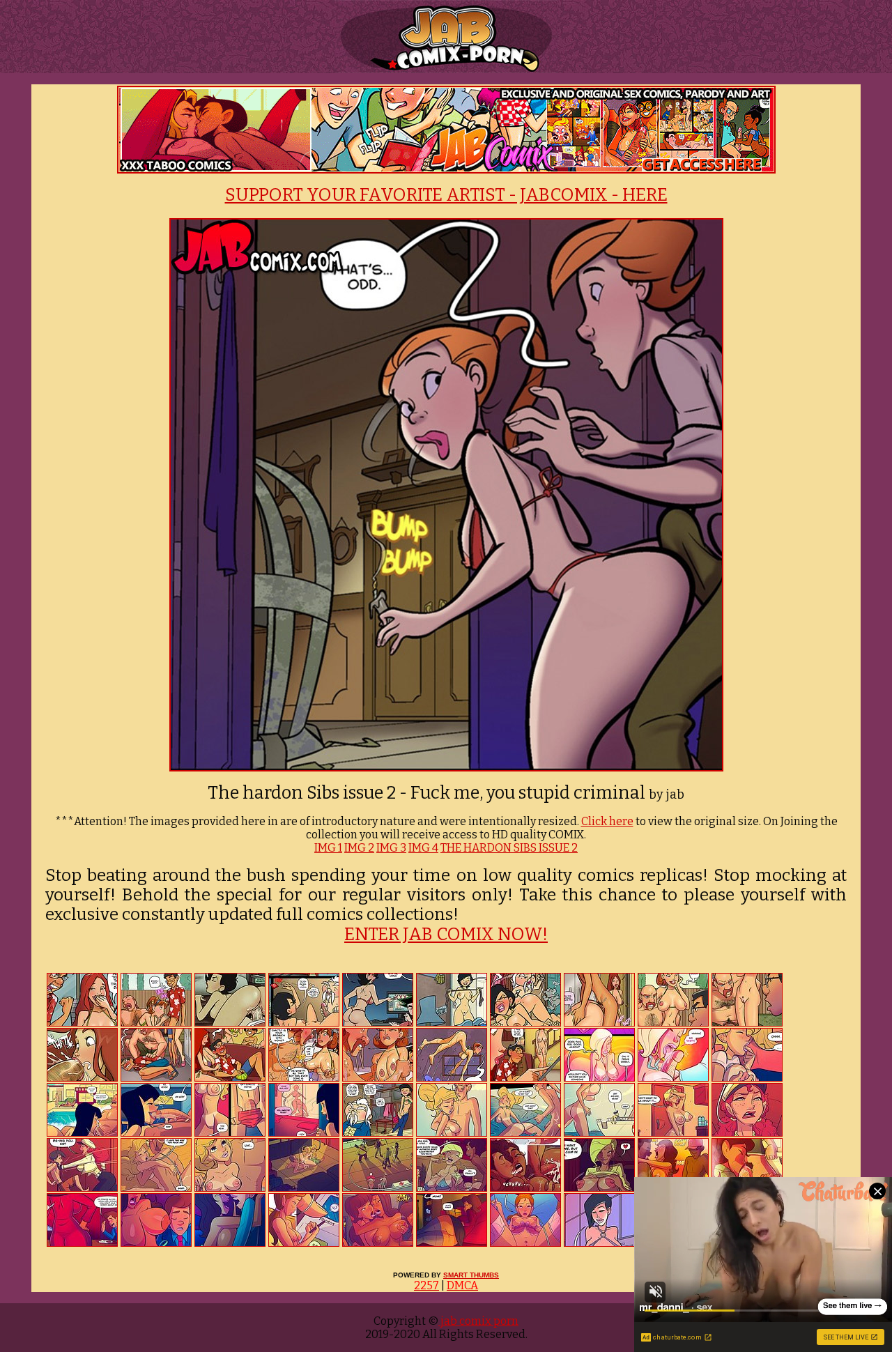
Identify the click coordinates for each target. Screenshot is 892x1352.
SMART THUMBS (471, 1275)
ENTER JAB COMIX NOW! (446, 934)
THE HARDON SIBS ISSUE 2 (509, 847)
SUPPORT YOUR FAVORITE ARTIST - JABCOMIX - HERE (446, 195)
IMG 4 (423, 847)
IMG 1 (328, 847)
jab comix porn (478, 1321)
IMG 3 (391, 847)
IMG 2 (359, 847)
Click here (607, 821)
